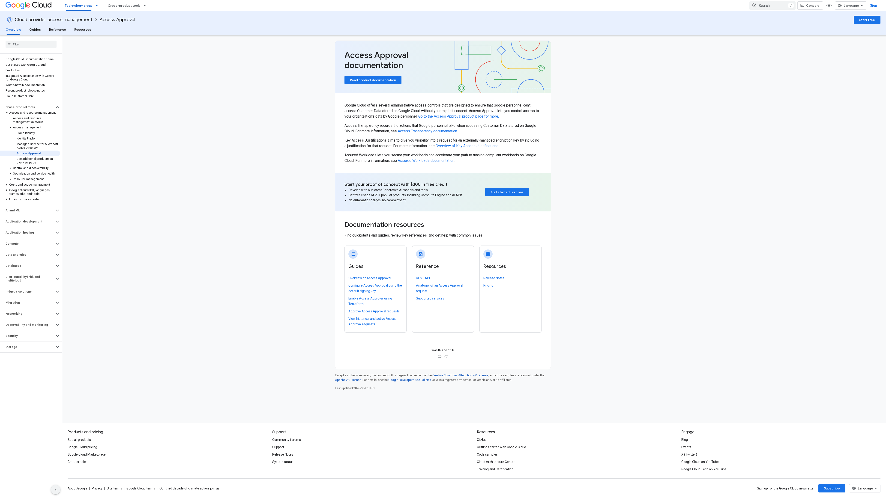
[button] (27, 107)
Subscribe (832, 488)
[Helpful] (439, 356)
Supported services (430, 298)
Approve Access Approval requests (374, 311)
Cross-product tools (124, 5)
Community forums (286, 440)
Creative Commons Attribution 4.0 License (460, 375)
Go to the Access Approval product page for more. (458, 116)
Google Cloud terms (140, 488)
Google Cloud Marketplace (87, 454)
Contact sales (77, 462)
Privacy (97, 488)
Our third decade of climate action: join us (189, 488)
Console (812, 5)
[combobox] (772, 5)
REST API (423, 278)
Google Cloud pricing (82, 447)
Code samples (487, 454)
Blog (684, 440)
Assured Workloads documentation (426, 160)
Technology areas (79, 5)
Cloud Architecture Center (496, 462)
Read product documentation (373, 80)
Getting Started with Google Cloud (501, 447)
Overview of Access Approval (369, 278)
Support (278, 447)
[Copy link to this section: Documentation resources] (430, 225)
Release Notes (493, 278)
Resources (82, 29)
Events (686, 447)
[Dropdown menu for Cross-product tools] (146, 5)
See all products (79, 440)
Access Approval (117, 20)
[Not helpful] (446, 356)
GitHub (482, 440)
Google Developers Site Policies (409, 380)
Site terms (114, 488)
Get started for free (507, 192)
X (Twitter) (689, 454)
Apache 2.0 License (348, 380)
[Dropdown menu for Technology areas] (98, 5)
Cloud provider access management (53, 20)
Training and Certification (495, 469)
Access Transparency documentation (427, 131)
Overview (13, 29)
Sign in (875, 5)
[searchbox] (31, 44)
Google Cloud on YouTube (700, 462)
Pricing (488, 285)
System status (282, 462)
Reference (57, 29)
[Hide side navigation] (55, 489)
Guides (35, 29)
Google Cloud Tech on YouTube (704, 469)
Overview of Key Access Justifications (467, 146)
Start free (867, 20)
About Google (77, 488)
